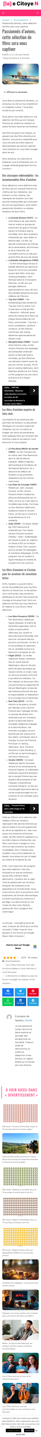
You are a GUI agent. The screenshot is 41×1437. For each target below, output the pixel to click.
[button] (38, 13)
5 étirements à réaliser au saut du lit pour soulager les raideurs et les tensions (19, 979)
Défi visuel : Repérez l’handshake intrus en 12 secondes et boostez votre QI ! (19, 1221)
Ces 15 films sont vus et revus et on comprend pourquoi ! (16, 1377)
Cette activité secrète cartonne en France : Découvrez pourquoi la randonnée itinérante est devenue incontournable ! (20, 1159)
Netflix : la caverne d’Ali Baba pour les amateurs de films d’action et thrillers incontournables (17, 1346)
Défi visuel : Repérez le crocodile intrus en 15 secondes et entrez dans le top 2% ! (19, 1191)
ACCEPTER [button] (29, 1430)
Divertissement (13, 961)
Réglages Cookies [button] (13, 1430)
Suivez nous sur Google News (18, 946)
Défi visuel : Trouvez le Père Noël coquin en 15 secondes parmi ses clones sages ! (20, 1127)
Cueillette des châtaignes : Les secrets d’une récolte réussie (20, 1284)
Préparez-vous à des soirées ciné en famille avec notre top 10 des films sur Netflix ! (20, 1314)
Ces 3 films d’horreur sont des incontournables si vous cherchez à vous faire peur (19, 968)
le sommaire (17, 92)
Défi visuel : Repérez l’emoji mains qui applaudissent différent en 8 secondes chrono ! (17, 1253)
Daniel (28, 1020)
